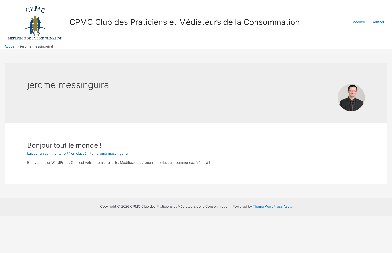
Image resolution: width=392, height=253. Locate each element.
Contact (378, 22)
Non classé (77, 153)
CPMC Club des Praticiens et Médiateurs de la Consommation (184, 22)
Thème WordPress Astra (272, 206)
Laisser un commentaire (46, 153)
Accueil (359, 22)
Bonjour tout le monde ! (64, 145)
